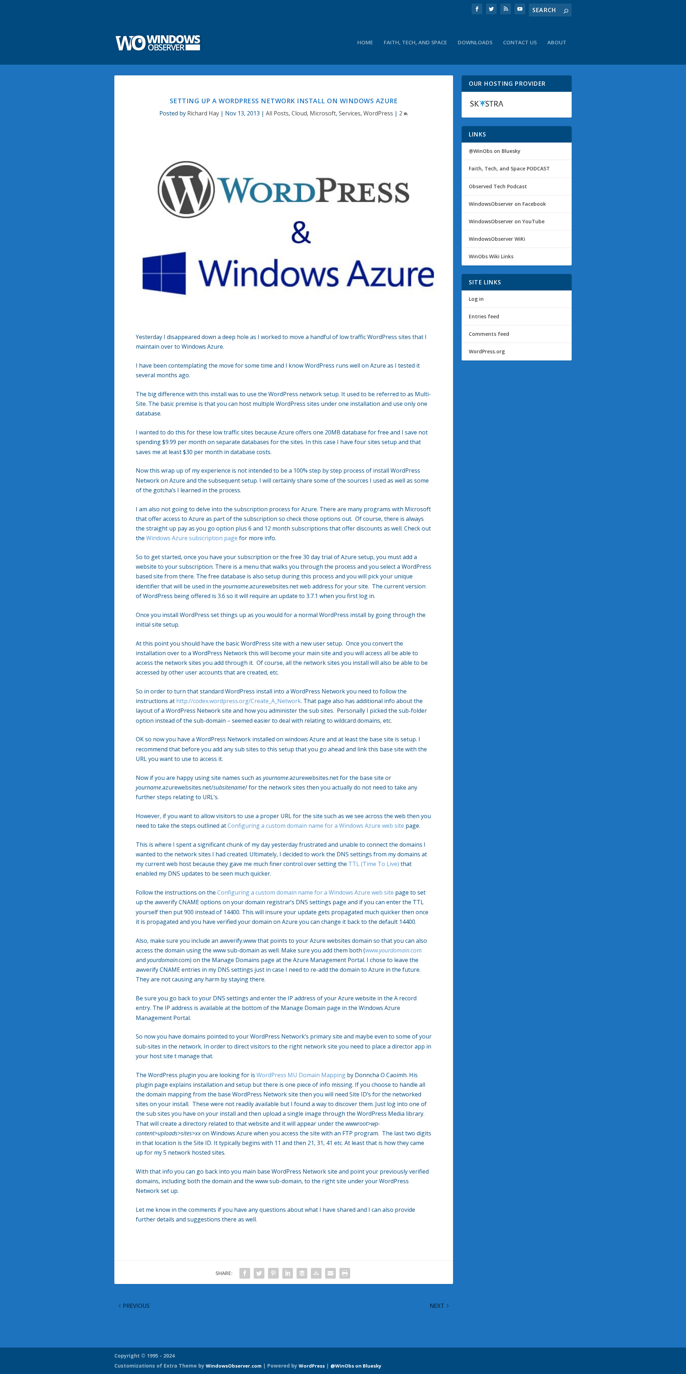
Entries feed (484, 316)
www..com (393, 950)
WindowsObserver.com (234, 1366)
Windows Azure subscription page (192, 538)
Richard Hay (203, 113)
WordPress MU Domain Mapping (301, 1075)
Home (365, 42)
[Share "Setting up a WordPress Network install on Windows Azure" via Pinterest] (273, 1273)
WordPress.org (487, 351)
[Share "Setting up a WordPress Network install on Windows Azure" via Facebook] (245, 1273)
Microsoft (323, 113)
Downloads (475, 42)
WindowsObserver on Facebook (507, 203)
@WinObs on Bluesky (495, 151)
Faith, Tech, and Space (415, 42)
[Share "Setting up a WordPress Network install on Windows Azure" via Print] (345, 1273)
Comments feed (489, 333)
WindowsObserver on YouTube (507, 221)
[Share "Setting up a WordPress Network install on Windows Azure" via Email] (330, 1273)
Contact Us (520, 42)
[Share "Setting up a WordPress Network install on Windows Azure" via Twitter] (259, 1273)
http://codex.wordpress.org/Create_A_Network (238, 701)
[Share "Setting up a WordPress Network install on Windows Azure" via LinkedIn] (287, 1273)
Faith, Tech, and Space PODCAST (509, 168)
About (556, 42)
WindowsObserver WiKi (497, 238)
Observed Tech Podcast (498, 186)
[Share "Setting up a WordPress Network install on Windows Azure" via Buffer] (302, 1273)
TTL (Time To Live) (373, 864)
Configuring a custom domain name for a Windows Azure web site (316, 826)
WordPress (378, 113)
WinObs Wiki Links (491, 256)
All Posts (277, 113)
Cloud (299, 113)
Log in (476, 298)
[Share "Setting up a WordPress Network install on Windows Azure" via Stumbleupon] (316, 1273)
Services (350, 113)
